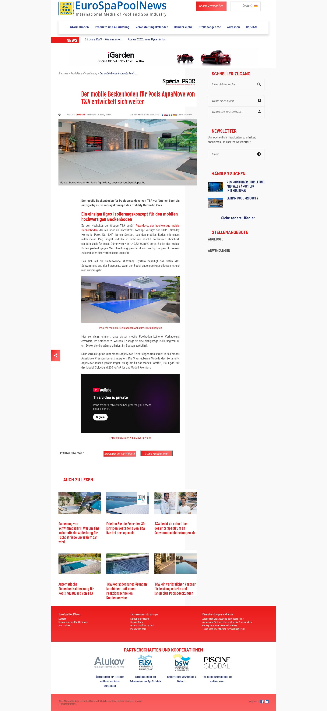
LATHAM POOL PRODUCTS (242, 198)
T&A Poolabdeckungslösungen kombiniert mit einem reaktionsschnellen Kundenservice (126, 591)
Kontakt (62, 618)
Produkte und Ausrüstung (112, 27)
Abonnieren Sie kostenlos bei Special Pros (223, 618)
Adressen (233, 27)
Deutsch (248, 5)
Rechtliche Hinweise (133, 701)
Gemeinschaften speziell (142, 625)
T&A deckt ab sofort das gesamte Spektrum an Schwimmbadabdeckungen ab (174, 528)
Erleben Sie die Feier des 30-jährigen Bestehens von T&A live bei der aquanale (126, 528)
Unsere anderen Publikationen (73, 622)
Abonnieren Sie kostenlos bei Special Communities (227, 622)
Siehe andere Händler (238, 218)
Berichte (252, 27)
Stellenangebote (210, 27)
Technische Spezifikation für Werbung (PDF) (223, 629)
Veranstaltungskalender (151, 27)
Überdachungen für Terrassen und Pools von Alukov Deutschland (110, 681)
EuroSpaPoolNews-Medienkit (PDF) (219, 625)
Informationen (79, 27)
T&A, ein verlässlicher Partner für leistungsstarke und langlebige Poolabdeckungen (175, 588)
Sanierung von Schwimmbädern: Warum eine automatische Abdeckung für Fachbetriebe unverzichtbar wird (79, 533)
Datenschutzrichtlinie (67, 704)
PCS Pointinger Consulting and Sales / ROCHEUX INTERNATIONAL (245, 186)
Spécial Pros (136, 622)
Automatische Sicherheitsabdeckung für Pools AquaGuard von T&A (76, 588)
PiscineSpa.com (138, 629)
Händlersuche (183, 27)
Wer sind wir (64, 625)
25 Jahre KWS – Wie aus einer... (103, 39)
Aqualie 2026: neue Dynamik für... (147, 39)
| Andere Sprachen (184, 115)
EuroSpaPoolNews (139, 618)
